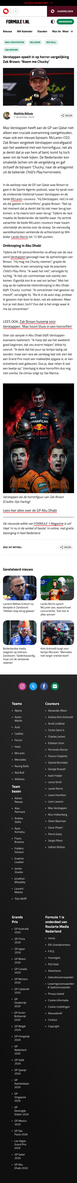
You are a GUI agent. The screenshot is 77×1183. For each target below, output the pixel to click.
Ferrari (18, 740)
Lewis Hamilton (57, 795)
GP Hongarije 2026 (22, 1038)
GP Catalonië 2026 (21, 991)
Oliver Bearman (57, 821)
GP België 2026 (19, 1028)
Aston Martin (18, 719)
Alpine (18, 711)
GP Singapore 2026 (20, 1097)
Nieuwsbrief (55, 1013)
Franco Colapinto (57, 756)
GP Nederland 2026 (20, 1050)
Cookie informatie (58, 1000)
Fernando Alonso (58, 750)
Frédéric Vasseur (19, 850)
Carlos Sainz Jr (56, 730)
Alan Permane (20, 810)
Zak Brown (11, 50)
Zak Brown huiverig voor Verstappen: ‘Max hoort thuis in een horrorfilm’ (37, 324)
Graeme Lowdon (19, 860)
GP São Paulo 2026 (21, 1132)
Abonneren (65, 21)
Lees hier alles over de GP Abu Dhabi (30, 510)
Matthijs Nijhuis (23, 113)
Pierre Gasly (55, 834)
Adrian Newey (19, 800)
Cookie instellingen (59, 1007)
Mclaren (35, 42)
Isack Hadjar (55, 776)
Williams (19, 779)
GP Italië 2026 (19, 1061)
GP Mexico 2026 (20, 1122)
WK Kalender (24, 31)
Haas (18, 747)
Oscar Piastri (55, 827)
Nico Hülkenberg (57, 815)
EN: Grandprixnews (59, 945)
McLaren (16, 199)
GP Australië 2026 (21, 930)
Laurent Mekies (18, 890)
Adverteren (54, 971)
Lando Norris (19, 237)
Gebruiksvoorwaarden (60, 977)
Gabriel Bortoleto (58, 763)
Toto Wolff (21, 899)
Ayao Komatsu (20, 830)
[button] (62, 11)
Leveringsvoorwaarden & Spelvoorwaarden (61, 985)
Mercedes (20, 760)
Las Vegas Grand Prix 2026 (20, 1144)
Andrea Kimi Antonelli (60, 717)
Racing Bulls (22, 766)
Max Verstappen (14, 42)
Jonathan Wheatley (19, 880)
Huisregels (54, 958)
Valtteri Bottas (56, 847)
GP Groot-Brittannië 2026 (20, 1016)
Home (51, 938)
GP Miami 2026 (20, 960)
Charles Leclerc (56, 737)
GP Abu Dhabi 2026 (21, 1166)
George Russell (56, 769)
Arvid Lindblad (56, 724)
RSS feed (53, 964)
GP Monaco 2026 (21, 980)
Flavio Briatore (19, 840)
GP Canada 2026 (20, 970)
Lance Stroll (54, 782)
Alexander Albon (57, 711)
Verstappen (18, 257)
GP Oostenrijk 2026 (20, 1002)
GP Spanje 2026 (20, 1071)
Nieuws (7, 31)
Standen (42, 31)
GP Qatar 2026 (19, 1156)
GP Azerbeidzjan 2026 (21, 1083)
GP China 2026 (19, 940)
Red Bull (51, 42)
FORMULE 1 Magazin (48, 523)
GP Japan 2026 (19, 950)
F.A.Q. (51, 951)
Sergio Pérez (55, 840)
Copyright (53, 1026)
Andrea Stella (19, 820)
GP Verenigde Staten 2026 (21, 1111)
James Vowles (19, 870)
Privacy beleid (56, 994)
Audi (17, 727)
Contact (52, 1020)
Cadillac (19, 734)
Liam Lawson (55, 802)
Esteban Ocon (56, 743)
